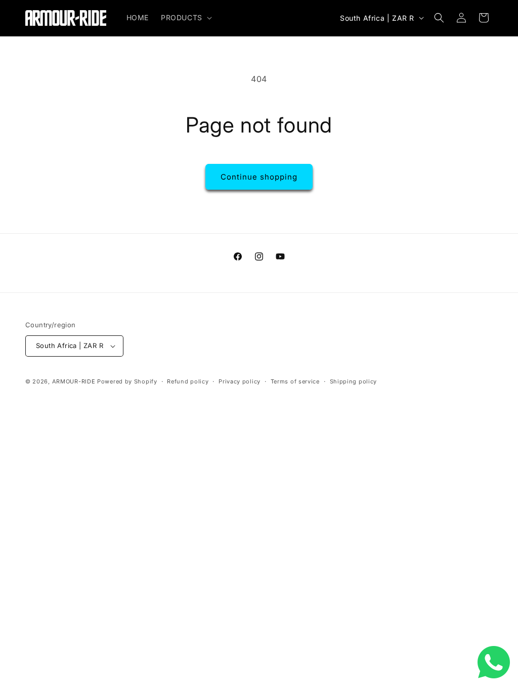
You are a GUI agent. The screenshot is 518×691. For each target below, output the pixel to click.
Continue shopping (259, 177)
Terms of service (295, 381)
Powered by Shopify (127, 381)
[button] (185, 17)
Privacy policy (240, 381)
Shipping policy (353, 381)
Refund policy (187, 381)
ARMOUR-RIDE (74, 381)
